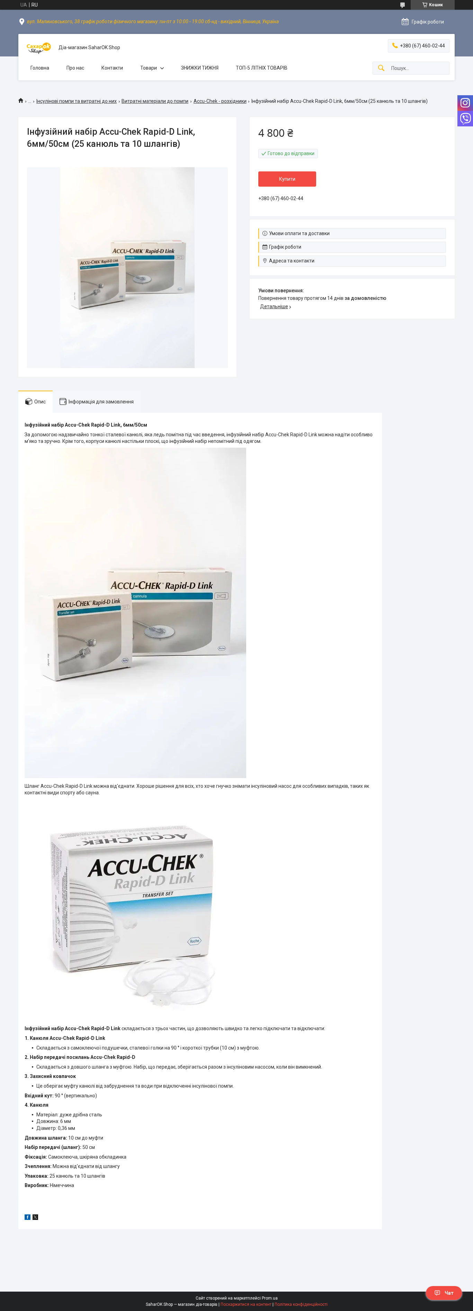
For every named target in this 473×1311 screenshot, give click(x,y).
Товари (148, 68)
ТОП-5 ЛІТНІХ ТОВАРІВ (261, 68)
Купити (287, 179)
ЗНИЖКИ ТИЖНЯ (199, 68)
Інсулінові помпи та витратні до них (76, 101)
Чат (449, 1293)
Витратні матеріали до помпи (155, 101)
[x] (35, 1218)
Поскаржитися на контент (246, 1304)
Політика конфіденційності (301, 1304)
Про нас (75, 68)
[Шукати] (381, 68)
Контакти (112, 68)
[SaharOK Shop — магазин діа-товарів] (38, 47)
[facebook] (27, 1218)
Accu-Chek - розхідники (220, 101)
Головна (39, 68)
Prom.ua (270, 1298)
